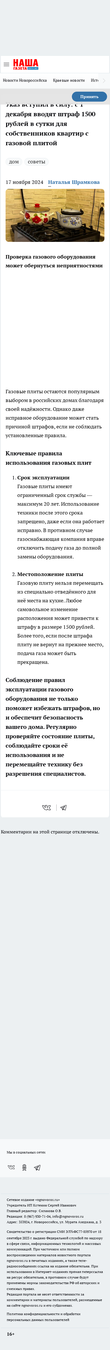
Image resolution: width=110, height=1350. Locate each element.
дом (14, 161)
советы (36, 161)
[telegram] (65, 808)
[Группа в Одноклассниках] (24, 1167)
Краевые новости (69, 80)
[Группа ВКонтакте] (11, 1167)
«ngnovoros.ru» (47, 1199)
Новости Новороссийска (25, 80)
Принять (89, 96)
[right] (104, 80)
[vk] (47, 808)
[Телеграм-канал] (37, 1167)
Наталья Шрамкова (74, 182)
